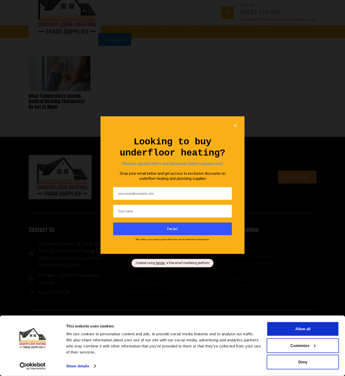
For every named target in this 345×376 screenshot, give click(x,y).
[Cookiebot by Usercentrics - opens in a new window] (33, 366)
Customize (299, 345)
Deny (302, 362)
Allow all (302, 329)
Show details (77, 366)
